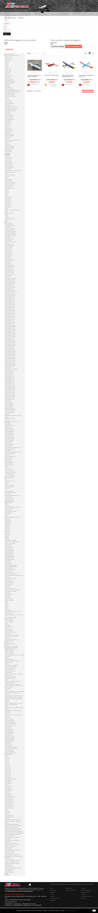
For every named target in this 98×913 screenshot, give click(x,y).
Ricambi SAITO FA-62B (9, 295)
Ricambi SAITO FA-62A (9, 293)
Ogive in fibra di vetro (9, 164)
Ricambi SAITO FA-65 (9, 297)
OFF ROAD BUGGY (9, 626)
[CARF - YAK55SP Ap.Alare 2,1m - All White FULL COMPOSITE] (34, 65)
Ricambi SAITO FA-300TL (10, 352)
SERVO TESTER (8, 87)
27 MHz (6, 64)
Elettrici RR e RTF (8, 151)
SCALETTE (7, 713)
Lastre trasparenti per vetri (10, 573)
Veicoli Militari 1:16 (9, 795)
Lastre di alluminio (9, 572)
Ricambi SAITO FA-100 (9, 317)
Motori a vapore (8, 459)
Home (5, 21)
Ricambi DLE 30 (8, 253)
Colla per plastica (8, 512)
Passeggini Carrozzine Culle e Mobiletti (13, 867)
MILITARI (7, 792)
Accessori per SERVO (9, 89)
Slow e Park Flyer (8, 158)
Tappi (6, 483)
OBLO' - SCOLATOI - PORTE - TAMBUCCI (13, 697)
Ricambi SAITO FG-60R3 (10, 393)
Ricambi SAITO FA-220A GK (10, 345)
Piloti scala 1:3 (8, 198)
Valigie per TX (8, 105)
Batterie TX (7, 125)
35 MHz (6, 65)
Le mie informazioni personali (86, 896)
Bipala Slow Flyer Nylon (10, 438)
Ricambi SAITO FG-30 (9, 374)
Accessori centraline (9, 148)
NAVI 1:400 (7, 812)
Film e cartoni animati (9, 815)
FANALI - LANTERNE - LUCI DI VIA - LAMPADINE (14, 691)
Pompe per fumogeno (9, 145)
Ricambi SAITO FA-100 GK (10, 319)
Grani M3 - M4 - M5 (9, 613)
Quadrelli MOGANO (9, 549)
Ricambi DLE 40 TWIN (9, 265)
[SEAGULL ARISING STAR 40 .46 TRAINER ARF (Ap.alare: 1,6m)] (69, 65)
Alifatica (6, 504)
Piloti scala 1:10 (8, 207)
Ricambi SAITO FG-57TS (10, 384)
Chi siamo (6, 19)
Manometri (7, 488)
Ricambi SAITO (8, 276)
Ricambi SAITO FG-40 (9, 377)
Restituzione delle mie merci (86, 890)
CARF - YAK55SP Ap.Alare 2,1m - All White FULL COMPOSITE (34, 76)
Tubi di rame (7, 592)
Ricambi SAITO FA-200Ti (10, 357)
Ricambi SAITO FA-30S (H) (10, 278)
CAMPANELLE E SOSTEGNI (10, 671)
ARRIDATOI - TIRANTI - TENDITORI (12, 660)
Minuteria (7, 176)
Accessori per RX (8, 102)
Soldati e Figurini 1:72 (9, 808)
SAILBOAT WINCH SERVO (10, 81)
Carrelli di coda (8, 180)
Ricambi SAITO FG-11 (9, 367)
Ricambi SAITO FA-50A (9, 285)
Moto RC (6, 645)
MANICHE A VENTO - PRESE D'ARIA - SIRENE (14, 695)
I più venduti (52, 892)
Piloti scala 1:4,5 (8, 201)
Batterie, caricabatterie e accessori (12, 517)
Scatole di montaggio (9, 650)
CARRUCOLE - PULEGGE (10, 678)
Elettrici (6, 214)
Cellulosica (7, 505)
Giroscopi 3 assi (8, 137)
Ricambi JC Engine (8, 402)
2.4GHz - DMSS (8, 70)
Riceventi (7, 62)
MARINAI (7, 694)
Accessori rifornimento (10, 175)
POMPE (6, 706)
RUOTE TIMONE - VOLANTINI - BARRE (13, 710)
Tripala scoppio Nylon (9, 434)
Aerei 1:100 (7, 764)
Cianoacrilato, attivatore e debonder (12, 507)
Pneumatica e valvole (9, 478)
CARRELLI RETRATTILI (9, 83)
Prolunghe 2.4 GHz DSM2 (10, 109)
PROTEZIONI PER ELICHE (10, 456)
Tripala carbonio (8, 427)
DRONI (5, 221)
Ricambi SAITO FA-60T (9, 347)
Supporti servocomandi (10, 94)
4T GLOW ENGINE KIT (9, 239)
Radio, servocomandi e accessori (11, 55)
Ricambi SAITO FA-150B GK (10, 336)
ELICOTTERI (7, 768)
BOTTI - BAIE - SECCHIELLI (10, 668)
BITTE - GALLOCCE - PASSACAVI (11, 665)
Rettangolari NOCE (9, 553)
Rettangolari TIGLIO (9, 552)
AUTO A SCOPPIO (8, 629)
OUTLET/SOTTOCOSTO (9, 54)
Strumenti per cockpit (9, 188)
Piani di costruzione (9, 652)
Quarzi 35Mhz (8, 122)
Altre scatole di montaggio (10, 723)
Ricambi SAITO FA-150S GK (10, 333)
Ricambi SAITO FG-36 (9, 376)
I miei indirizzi (83, 894)
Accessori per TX (8, 100)
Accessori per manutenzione (11, 639)
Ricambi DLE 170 (8, 275)
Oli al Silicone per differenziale (11, 636)
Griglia (89, 54)
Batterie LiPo (7, 518)
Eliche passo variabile (9, 428)
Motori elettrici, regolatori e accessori (12, 415)
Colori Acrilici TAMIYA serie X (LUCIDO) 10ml (14, 831)
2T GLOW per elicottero (10, 225)
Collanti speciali (8, 509)
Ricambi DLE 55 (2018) (9, 259)
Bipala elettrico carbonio (10, 425)
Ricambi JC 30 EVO (9, 405)
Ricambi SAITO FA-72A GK (10, 301)
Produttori (6, 17)
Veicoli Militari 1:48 (9, 799)
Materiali (6, 537)
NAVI (6, 809)
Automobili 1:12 (8, 780)
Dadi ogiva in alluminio (9, 167)
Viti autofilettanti (8, 610)
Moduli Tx (7, 61)
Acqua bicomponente (9, 851)
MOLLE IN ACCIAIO (9, 598)
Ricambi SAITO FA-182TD (10, 351)
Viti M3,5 (7, 605)
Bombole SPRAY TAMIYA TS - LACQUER (13, 828)
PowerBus (7, 138)
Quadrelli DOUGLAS (9, 550)
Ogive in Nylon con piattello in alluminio (13, 170)
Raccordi (7, 482)
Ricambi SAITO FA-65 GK (10, 298)
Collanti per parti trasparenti (10, 511)
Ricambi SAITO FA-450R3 (10, 364)
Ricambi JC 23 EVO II (9, 403)
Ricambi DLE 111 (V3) (9, 272)
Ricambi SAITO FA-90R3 (10, 358)
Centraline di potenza (9, 134)
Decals (6, 211)
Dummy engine (8, 186)
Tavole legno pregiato (9, 568)
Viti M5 (6, 608)
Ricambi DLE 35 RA (9, 255)
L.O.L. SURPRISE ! (8, 870)
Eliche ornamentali (9, 457)
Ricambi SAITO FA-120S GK (10, 326)
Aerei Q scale (8, 767)
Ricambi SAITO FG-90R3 (10, 396)
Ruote (6, 177)
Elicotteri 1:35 (8, 771)
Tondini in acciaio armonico (10, 588)
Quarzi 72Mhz (8, 124)
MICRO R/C (7, 627)
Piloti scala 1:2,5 (8, 196)
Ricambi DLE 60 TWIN (9, 266)
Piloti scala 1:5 (8, 202)
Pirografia (7, 536)
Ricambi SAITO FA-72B (9, 303)
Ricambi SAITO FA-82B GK (10, 313)
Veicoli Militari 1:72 (9, 800)
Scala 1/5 (7, 194)
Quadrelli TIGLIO (8, 544)
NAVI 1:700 (7, 814)
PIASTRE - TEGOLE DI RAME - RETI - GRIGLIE (14, 703)
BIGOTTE (7, 663)
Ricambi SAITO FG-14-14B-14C (11, 368)
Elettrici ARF (7, 153)
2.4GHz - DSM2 (8, 68)
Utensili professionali (9, 499)
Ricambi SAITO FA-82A (9, 309)
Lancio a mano (8, 160)
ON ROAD (7, 624)
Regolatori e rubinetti (9, 486)
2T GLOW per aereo (9, 224)
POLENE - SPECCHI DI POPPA (11, 704)
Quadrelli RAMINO (9, 547)
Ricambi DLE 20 (8, 250)
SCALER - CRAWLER (9, 621)
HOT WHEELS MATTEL (9, 872)
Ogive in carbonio (8, 163)
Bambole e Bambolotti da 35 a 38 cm (12, 862)
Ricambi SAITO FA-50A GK (10, 287)
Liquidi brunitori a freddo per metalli (12, 854)
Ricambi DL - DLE (8, 249)
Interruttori (7, 112)
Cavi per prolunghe (9, 115)
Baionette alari (8, 585)
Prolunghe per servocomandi (11, 108)
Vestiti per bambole (9, 866)
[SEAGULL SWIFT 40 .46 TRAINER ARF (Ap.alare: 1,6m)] (86, 65)
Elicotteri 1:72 (8, 774)
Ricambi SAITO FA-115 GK (10, 322)
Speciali (51, 888)
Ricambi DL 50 (8, 256)
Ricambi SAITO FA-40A (9, 281)
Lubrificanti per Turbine (10, 473)
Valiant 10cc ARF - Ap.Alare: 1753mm (51, 75)
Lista (93, 54)
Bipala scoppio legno (9, 430)
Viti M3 (6, 604)
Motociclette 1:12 (8, 790)
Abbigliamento (7, 875)
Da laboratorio (8, 534)
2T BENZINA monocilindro (10, 231)
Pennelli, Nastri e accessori (10, 846)
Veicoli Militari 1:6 (8, 793)
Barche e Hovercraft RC (9, 643)
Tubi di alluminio (8, 594)
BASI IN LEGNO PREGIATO (10, 722)
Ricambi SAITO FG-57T (9, 383)
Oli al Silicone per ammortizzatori (12, 635)
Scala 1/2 (7, 189)
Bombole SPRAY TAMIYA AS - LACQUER (13, 830)
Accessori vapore (8, 463)
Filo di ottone (7, 597)
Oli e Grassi (7, 638)
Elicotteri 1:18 (8, 770)
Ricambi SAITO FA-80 (9, 306)
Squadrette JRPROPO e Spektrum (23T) (13, 90)
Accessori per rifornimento (10, 472)
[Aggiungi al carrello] (49, 72)
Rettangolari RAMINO (9, 554)
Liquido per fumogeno (9, 147)
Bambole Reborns (8, 864)
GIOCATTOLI (7, 857)
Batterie (6, 142)
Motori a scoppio (8, 223)
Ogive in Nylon (8, 169)
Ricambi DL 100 (8, 268)
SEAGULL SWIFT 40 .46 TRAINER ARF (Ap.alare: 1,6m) (86, 76)
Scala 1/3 (7, 191)
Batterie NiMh (8, 523)
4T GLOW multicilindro (10, 230)
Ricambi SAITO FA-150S (10, 332)
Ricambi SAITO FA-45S (9, 284)
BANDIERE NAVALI (9, 662)
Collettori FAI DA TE (9, 246)
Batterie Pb (7, 527)
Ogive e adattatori (8, 161)
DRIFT (6, 623)
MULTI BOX (7, 86)
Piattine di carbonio (9, 584)
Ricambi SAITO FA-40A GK (10, 282)
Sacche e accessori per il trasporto (12, 210)
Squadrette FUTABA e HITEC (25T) (12, 91)
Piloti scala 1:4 (8, 199)
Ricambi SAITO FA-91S (9, 314)
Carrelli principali (8, 179)
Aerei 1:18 (7, 757)
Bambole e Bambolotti (9, 859)
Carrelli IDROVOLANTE (10, 182)
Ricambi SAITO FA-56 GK (10, 290)
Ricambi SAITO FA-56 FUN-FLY (11, 291)
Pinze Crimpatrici (8, 118)
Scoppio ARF (7, 154)
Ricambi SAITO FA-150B (10, 335)
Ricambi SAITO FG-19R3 (10, 390)
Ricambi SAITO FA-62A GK (10, 294)
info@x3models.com (12, 901)
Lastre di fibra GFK (9, 571)
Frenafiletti (7, 514)
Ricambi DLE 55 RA (9, 260)
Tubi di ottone (8, 595)
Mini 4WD (6, 642)
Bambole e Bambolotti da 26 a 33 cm (12, 860)
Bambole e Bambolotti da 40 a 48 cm (12, 863)
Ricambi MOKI (8, 401)
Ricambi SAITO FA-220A (10, 344)
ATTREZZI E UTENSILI (9, 817)
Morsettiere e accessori (10, 480)
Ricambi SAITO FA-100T (10, 349)
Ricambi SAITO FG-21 (9, 373)
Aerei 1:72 (7, 763)
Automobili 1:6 (8, 777)
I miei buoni (83, 898)
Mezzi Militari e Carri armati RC (11, 647)
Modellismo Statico (8, 754)
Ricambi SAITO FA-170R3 (10, 361)
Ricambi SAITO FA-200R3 (10, 363)
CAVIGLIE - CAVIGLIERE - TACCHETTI (12, 681)
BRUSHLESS (7, 77)
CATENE (7, 679)
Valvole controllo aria (9, 491)
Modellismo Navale (8, 649)
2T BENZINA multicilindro (10, 233)
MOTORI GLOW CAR (9, 640)
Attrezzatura (7, 531)
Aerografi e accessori (9, 847)
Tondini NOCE (8, 562)
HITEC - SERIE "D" (8, 78)
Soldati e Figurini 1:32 (9, 803)
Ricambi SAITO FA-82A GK (10, 310)
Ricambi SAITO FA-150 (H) (10, 330)
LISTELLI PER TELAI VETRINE (11, 566)
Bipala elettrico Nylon (9, 435)
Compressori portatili (9, 498)
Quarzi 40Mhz (8, 121)
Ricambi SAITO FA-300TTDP (10, 354)
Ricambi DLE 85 (8, 263)
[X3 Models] (18, 6)
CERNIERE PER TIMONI (10, 682)
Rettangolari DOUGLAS (10, 559)
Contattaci (52, 894)
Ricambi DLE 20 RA (9, 252)
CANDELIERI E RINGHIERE (10, 676)
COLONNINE (8, 688)
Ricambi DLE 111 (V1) (9, 269)
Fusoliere (7, 220)
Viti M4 (6, 607)
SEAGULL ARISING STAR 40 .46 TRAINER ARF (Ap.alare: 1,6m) (67, 76)
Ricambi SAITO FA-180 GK (10, 339)
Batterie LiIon (8, 521)
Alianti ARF (7, 156)
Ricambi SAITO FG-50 (9, 380)
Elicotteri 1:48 (8, 773)
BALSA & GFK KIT (8, 157)
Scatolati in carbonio (9, 582)
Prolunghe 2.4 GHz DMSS (10, 110)
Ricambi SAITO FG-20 (9, 371)
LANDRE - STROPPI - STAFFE (11, 666)
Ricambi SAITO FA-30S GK (10, 279)
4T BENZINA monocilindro (10, 234)
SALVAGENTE (8, 712)
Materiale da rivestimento (10, 569)
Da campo (7, 533)
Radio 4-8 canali (8, 58)
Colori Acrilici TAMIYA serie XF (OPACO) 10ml (14, 832)
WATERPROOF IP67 (9, 80)
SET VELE (7, 716)
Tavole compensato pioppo (10, 540)
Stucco (6, 515)
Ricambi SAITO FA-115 (9, 320)
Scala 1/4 (7, 192)
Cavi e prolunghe (8, 141)
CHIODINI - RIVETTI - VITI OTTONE (12, 684)
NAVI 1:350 (7, 811)
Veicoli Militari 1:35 (9, 798)
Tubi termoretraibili (9, 116)
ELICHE (6, 690)
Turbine (6, 466)
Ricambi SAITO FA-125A (10, 328)
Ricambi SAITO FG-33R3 (10, 392)
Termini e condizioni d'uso (10, 15)
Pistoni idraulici (8, 496)
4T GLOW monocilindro (10, 228)
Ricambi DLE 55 (8, 257)
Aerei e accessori (8, 150)
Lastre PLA (7, 576)
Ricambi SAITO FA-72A (9, 300)
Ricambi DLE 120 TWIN (9, 274)
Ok (94, 910)
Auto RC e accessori (8, 619)
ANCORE (7, 657)
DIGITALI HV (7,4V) (9, 75)
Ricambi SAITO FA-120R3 (10, 360)
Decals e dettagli (8, 849)
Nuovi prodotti (53, 890)
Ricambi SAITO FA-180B (10, 341)
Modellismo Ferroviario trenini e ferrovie (13, 856)
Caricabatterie (8, 128)
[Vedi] (35, 72)
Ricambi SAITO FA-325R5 (10, 366)
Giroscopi (7, 97)
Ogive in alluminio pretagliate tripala (12, 447)
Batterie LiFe (7, 520)
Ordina (28, 53)
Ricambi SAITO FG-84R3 (10, 395)
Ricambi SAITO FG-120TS (10, 389)
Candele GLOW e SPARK (10, 241)
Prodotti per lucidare (9, 853)
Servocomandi (8, 71)
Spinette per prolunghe (9, 119)
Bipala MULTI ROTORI (9, 440)
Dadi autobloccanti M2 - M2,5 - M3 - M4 (13, 611)
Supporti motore (8, 247)
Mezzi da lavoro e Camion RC (10, 646)
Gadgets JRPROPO (9, 129)
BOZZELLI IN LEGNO (9, 669)
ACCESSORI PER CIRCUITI (10, 632)
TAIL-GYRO (7, 84)
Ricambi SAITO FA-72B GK (10, 304)
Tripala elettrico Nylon (9, 437)
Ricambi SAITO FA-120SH (10, 325)
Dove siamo (7, 18)
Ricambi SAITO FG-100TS (10, 387)
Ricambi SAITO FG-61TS (10, 386)
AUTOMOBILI (8, 776)
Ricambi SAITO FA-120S (10, 323)
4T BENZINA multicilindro (10, 236)
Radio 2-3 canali (8, 56)
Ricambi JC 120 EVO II (9, 408)
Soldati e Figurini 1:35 (9, 805)
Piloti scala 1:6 (8, 204)
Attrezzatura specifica (9, 751)
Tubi (6, 479)
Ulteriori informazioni (70, 910)
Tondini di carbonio (9, 581)
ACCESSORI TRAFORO (9, 720)
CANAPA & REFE (8, 672)
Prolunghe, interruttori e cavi (11, 106)
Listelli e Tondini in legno (10, 543)
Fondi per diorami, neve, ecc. (11, 843)
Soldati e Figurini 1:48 (9, 806)
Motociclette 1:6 (8, 787)
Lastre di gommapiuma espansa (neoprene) (14, 575)
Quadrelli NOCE (8, 546)
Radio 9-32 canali (8, 59)
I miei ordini (83, 888)
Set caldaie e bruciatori (9, 462)
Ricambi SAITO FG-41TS (10, 382)
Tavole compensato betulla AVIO (11, 541)
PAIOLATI (7, 701)
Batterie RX (7, 127)
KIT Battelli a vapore (9, 465)
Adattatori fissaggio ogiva (10, 172)
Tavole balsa (7, 538)
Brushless (7, 417)
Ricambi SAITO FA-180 (9, 338)
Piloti (6, 195)
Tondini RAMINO (8, 563)
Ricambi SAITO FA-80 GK (10, 307)
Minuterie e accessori (9, 653)
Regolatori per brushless (10, 418)
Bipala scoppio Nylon (9, 432)
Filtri (6, 489)
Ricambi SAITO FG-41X (9, 379)
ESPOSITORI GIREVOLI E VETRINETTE (12, 819)
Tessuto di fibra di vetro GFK (11, 578)
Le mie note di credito (85, 892)
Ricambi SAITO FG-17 (9, 370)
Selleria (6, 208)
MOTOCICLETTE (8, 786)
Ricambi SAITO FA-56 (9, 288)
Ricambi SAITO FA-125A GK (10, 329)
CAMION (7, 784)
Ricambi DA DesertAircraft (10, 409)
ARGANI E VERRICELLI (9, 659)
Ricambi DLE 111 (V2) (9, 271)
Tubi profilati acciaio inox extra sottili (12, 590)
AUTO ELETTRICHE (9, 620)
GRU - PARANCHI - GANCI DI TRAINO (12, 693)
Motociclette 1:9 (8, 789)
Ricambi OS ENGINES (9, 399)
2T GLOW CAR (8, 227)
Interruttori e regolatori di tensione (12, 140)
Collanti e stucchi (8, 502)
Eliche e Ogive (7, 422)
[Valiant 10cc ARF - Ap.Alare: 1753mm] (52, 65)
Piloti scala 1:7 (8, 205)
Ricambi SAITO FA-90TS (10, 348)
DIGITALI (7, 74)
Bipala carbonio (8, 424)
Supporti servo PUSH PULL (10, 96)
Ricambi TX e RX (8, 131)
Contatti (6, 14)
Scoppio (6, 215)
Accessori (7, 99)
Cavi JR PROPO (8, 113)
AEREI (6, 755)
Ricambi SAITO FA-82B (9, 312)
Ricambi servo (8, 132)
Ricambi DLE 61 (8, 262)
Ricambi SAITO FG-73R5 (10, 398)
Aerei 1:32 (7, 758)
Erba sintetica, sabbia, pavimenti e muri (13, 850)
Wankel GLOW (8, 237)
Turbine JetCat (8, 469)
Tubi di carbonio (8, 579)
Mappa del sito (53, 900)
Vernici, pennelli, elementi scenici (11, 824)
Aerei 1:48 (7, 761)
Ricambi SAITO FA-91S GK (10, 316)
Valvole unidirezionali (9, 485)
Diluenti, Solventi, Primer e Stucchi (12, 844)
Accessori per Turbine (9, 470)
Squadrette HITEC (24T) (10, 93)
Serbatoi (6, 173)
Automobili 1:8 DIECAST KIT (10, 779)
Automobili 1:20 (8, 781)
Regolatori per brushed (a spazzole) (12, 421)
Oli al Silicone (8, 633)
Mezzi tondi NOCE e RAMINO (11, 565)
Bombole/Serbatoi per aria (10, 492)
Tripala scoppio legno (9, 431)
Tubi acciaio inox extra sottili (10, 591)
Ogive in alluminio (8, 166)
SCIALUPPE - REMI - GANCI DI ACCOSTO (13, 714)
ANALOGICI (7, 73)
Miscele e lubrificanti (8, 501)
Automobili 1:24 (8, 783)
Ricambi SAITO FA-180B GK (10, 342)
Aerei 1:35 (7, 760)
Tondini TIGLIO (8, 560)
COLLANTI (7, 818)
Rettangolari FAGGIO (9, 557)
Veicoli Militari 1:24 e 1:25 (10, 796)
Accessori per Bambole (10, 869)
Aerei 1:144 (7, 765)
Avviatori (7, 414)
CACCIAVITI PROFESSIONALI (11, 617)
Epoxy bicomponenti (9, 508)
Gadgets (6, 873)
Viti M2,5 (7, 603)
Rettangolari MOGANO (10, 556)
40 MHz (6, 67)
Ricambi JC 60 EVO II (9, 406)
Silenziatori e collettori (9, 244)
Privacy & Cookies (69, 888)
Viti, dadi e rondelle (8, 600)
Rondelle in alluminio (9, 185)
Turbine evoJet (8, 467)
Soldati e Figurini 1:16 (9, 802)
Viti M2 (6, 601)
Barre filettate (8, 587)
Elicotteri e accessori (8, 212)
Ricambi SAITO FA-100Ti (10, 355)
